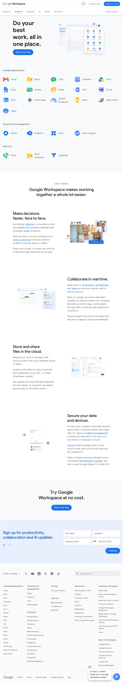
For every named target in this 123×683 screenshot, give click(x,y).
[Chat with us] (114, 676)
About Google (41, 677)
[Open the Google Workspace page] (14, 3)
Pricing (47, 12)
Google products (57, 677)
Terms (29, 677)
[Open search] (84, 4)
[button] (114, 676)
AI (39, 12)
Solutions (7, 12)
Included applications (13, 586)
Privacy (20, 677)
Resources (58, 12)
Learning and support (108, 586)
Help (69, 677)
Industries (30, 12)
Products (18, 12)
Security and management (33, 587)
